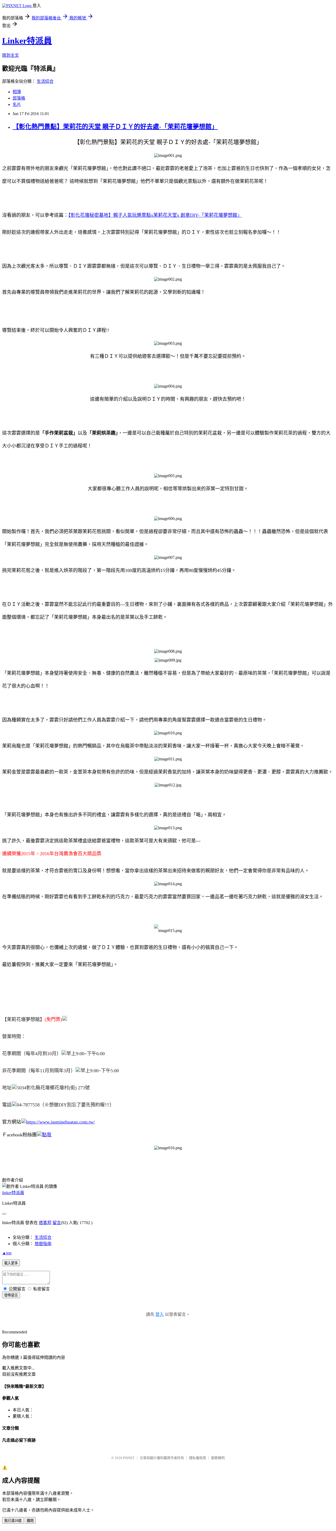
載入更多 (11, 1263)
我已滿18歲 (13, 1521)
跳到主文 (10, 55)
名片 (17, 104)
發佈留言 (11, 1295)
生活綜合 (45, 81)
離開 (30, 1521)
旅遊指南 (43, 1243)
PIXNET (129, 1458)
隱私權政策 (197, 1458)
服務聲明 (218, 1458)
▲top (7, 1253)
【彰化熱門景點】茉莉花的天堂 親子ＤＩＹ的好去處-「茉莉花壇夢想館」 (115, 126)
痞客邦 (45, 1222)
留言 (56, 1222)
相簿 (17, 92)
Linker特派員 (27, 40)
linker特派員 (13, 1192)
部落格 (19, 98)
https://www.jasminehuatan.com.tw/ (60, 1122)
